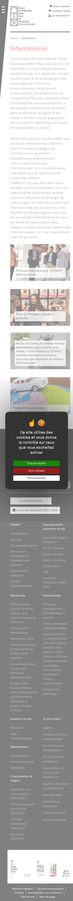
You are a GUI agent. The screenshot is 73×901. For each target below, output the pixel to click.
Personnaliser (36, 478)
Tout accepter (36, 463)
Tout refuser (36, 471)
